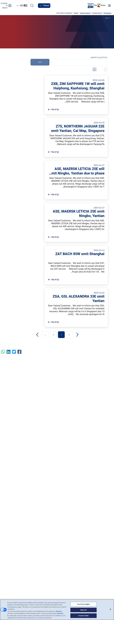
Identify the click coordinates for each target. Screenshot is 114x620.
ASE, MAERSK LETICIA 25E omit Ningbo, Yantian (78, 213)
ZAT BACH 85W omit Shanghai (79, 254)
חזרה (106, 18)
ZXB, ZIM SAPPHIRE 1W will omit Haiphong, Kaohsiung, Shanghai (77, 86)
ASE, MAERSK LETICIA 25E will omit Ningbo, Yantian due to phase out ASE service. (76, 171)
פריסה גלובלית (97, 13)
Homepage (107, 13)
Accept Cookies (83, 616)
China (76, 13)
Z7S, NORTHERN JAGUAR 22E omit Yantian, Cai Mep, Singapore (77, 128)
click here (59, 611)
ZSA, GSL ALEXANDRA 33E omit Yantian (78, 298)
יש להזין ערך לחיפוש (99, 57)
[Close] (110, 609)
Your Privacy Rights (83, 604)
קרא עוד (55, 109)
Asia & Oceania (85, 13)
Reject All (83, 610)
